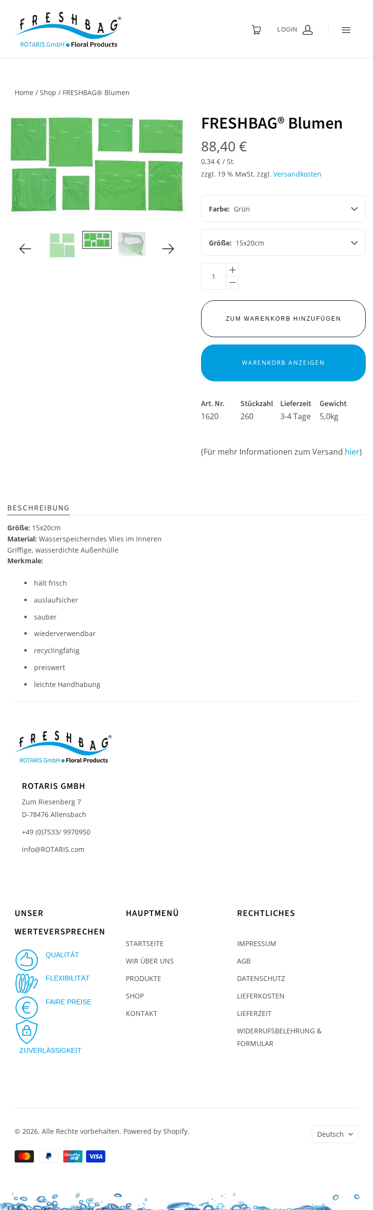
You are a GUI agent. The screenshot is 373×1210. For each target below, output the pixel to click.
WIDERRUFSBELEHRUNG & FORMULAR (279, 1037)
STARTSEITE (145, 943)
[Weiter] (168, 248)
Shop (48, 92)
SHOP (135, 995)
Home (24, 92)
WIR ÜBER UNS (150, 960)
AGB (244, 960)
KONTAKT (141, 1013)
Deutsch (330, 1134)
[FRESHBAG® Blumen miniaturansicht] (62, 245)
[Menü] (343, 30)
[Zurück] (25, 248)
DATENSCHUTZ (261, 978)
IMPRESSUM (256, 943)
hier (352, 451)
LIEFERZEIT (254, 1013)
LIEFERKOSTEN (261, 995)
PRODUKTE (143, 978)
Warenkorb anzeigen (283, 363)
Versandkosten (297, 174)
